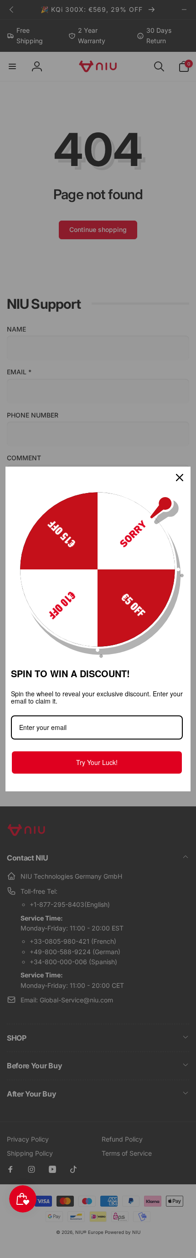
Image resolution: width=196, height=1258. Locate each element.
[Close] (180, 477)
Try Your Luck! (97, 762)
